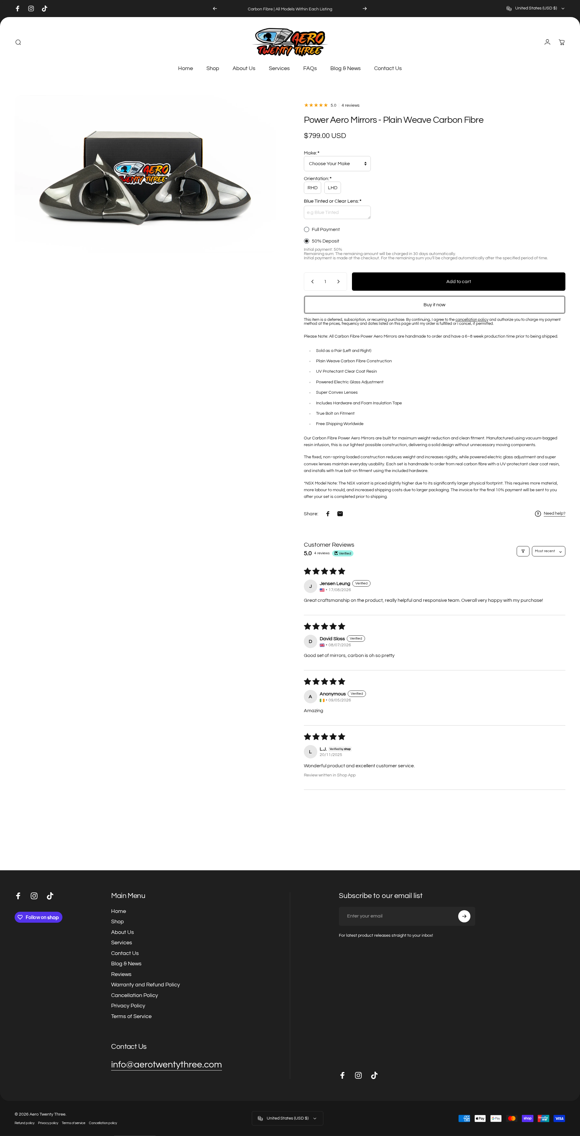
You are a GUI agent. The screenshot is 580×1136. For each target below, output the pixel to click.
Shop (117, 922)
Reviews (121, 974)
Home (118, 911)
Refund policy (24, 1123)
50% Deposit (325, 241)
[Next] (364, 8)
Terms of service (73, 1123)
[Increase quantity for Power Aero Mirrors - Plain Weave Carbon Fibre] (340, 281)
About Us (122, 932)
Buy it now (434, 304)
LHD (332, 187)
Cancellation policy (103, 1123)
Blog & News (126, 964)
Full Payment (326, 229)
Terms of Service (131, 1016)
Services (121, 943)
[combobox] (536, 8)
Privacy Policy (128, 1006)
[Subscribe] (464, 916)
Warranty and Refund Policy (145, 985)
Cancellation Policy (134, 995)
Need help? (554, 513)
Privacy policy (48, 1123)
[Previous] (215, 8)
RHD (313, 187)
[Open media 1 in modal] (145, 174)
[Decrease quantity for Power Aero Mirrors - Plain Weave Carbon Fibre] (311, 281)
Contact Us (125, 953)
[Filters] (523, 551)
